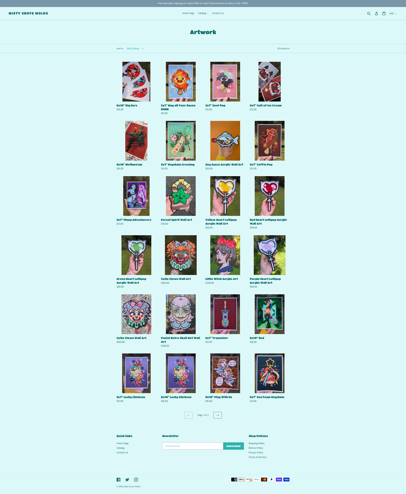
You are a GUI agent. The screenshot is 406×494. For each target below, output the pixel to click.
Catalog (120, 448)
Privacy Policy (256, 452)
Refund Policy (256, 448)
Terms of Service (257, 457)
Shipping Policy (257, 443)
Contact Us (122, 452)
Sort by (120, 48)
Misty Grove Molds (28, 13)
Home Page (123, 443)
